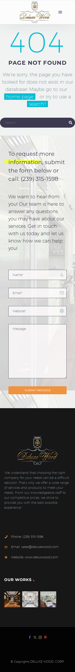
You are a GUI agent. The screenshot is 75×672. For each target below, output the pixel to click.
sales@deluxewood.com (40, 547)
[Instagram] (40, 637)
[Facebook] (29, 637)
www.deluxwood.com (41, 557)
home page (19, 96)
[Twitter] (35, 637)
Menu (60, 12)
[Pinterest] (45, 637)
